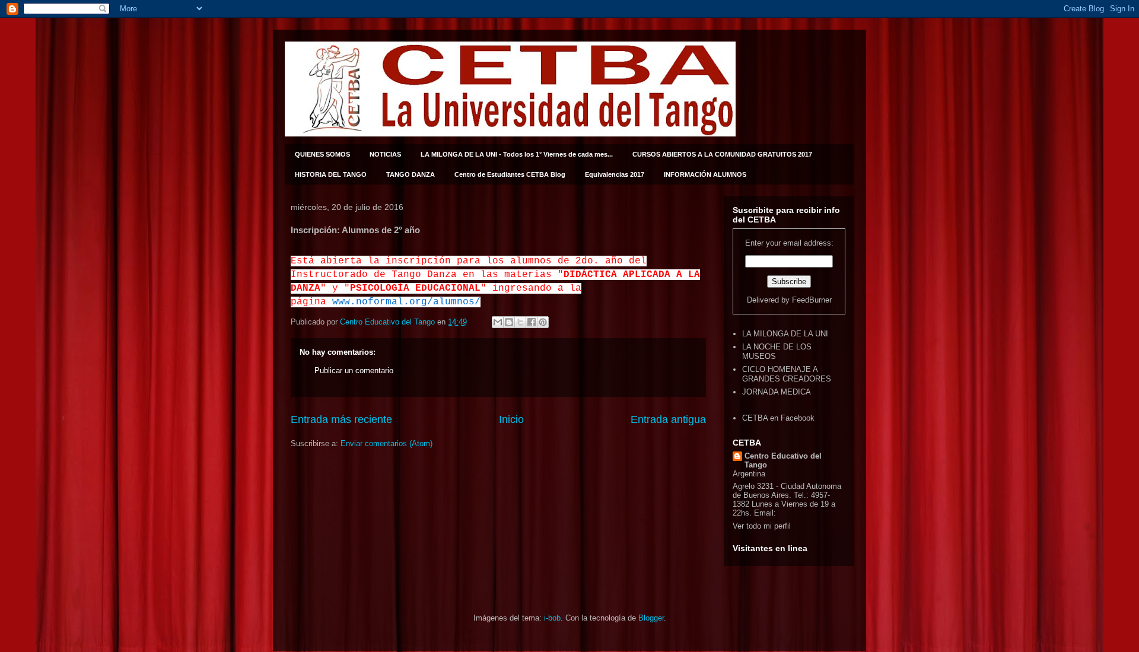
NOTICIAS (385, 154)
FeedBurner (812, 299)
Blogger (651, 617)
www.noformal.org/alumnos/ (406, 302)
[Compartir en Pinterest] (543, 322)
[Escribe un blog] (509, 322)
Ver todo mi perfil (762, 525)
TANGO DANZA (410, 174)
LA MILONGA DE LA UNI (785, 333)
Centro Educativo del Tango (783, 460)
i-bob (552, 617)
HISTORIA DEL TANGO (331, 174)
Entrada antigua (668, 419)
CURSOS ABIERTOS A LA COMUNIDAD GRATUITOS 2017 (722, 154)
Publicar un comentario (353, 370)
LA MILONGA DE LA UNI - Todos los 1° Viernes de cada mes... (517, 154)
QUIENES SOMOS (322, 154)
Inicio (511, 419)
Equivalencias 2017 (614, 174)
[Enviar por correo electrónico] (498, 322)
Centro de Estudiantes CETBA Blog (509, 174)
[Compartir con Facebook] (531, 322)
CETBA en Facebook (778, 418)
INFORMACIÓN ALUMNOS (705, 174)
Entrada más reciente (341, 419)
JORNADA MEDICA (776, 391)
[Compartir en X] (520, 322)
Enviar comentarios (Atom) (386, 443)
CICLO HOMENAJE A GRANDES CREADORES (786, 374)
